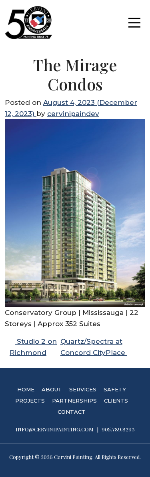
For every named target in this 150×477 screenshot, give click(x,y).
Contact (72, 412)
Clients (116, 400)
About (52, 389)
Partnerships (74, 400)
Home (25, 389)
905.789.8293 (118, 429)
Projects (30, 400)
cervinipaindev (73, 114)
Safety (115, 389)
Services (82, 389)
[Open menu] (134, 22)
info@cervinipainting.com (55, 429)
